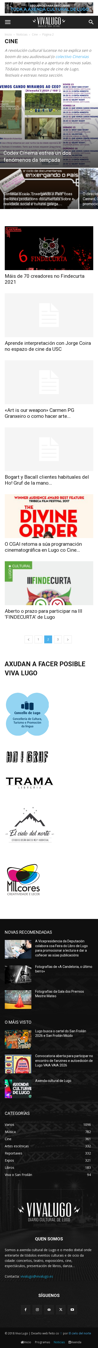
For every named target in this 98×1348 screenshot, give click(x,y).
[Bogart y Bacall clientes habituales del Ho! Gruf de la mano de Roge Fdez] (49, 449)
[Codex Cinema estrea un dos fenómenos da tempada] (49, 125)
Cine (35, 34)
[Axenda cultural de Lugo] (18, 1089)
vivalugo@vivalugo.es (36, 1276)
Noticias (21, 34)
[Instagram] (37, 1309)
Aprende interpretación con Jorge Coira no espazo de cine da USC (48, 346)
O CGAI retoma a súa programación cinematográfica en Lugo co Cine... (43, 547)
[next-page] (68, 639)
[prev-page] (28, 639)
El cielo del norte (80, 1333)
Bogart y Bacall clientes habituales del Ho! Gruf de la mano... (47, 480)
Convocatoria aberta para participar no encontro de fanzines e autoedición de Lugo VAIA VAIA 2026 (64, 1060)
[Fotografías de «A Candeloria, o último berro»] (18, 974)
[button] (7, 22)
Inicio (8, 34)
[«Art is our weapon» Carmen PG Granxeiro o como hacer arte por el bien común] (49, 382)
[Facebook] (25, 1309)
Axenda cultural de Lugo (53, 1081)
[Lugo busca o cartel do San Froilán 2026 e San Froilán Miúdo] (18, 1039)
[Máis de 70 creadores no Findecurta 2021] (49, 248)
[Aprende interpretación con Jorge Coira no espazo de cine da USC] (49, 315)
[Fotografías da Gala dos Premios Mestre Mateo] (18, 999)
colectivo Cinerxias (72, 56)
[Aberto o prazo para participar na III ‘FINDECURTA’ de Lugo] (49, 583)
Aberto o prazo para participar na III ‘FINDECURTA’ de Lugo (43, 614)
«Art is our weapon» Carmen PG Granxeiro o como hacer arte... (39, 413)
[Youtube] (72, 1309)
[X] (60, 1309)
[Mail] (49, 1309)
